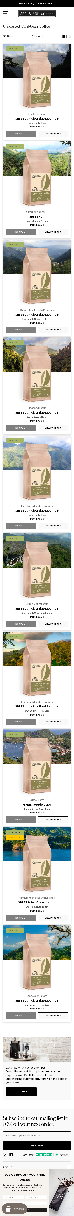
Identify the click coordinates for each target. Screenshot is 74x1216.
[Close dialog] (72, 1170)
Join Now (37, 1145)
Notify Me (21, 134)
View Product (53, 134)
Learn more (21, 1091)
